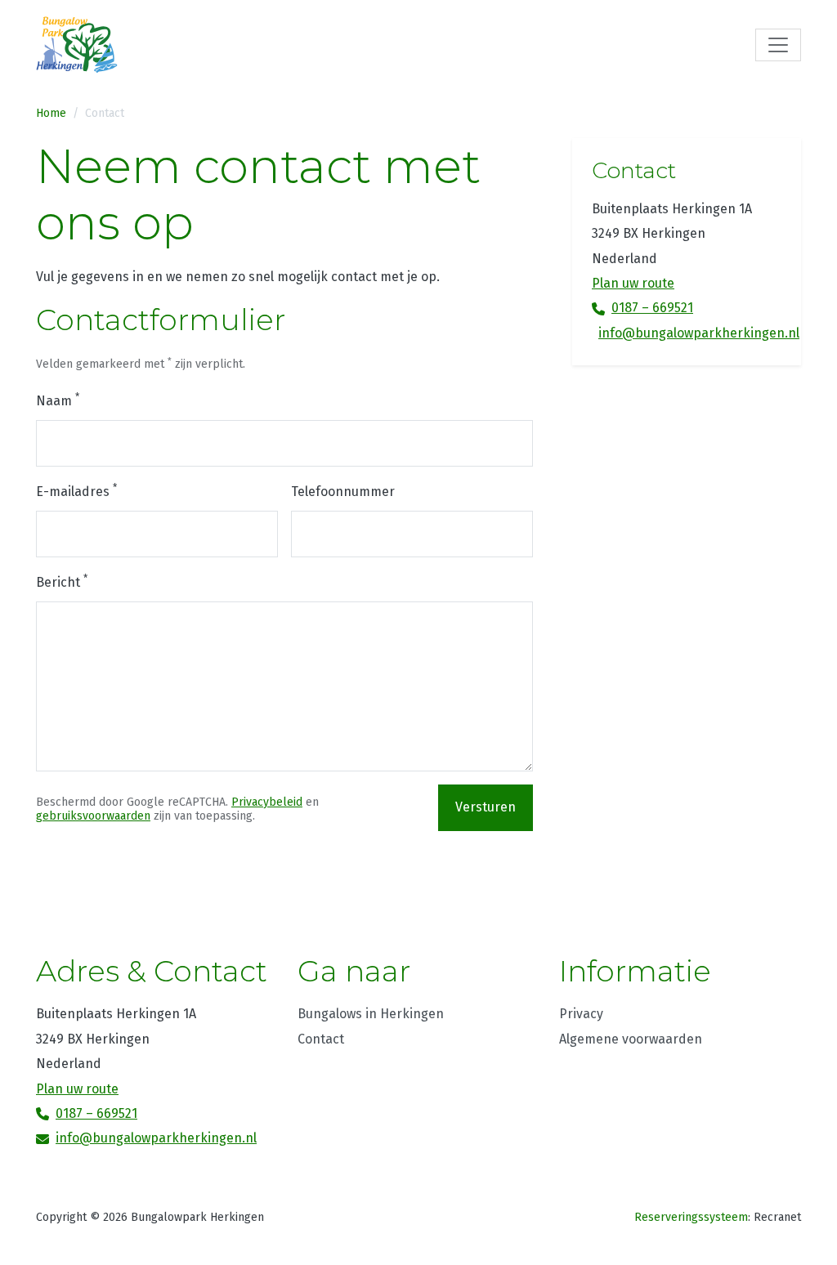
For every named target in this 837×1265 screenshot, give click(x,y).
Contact (104, 113)
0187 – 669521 (652, 307)
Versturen (485, 807)
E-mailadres (76, 490)
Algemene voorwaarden (630, 1039)
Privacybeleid (266, 802)
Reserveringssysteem (691, 1217)
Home (51, 113)
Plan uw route (633, 283)
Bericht (61, 581)
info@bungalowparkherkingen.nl (689, 333)
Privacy (581, 1013)
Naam (57, 400)
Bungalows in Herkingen (371, 1013)
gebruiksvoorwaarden (93, 816)
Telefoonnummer (343, 491)
